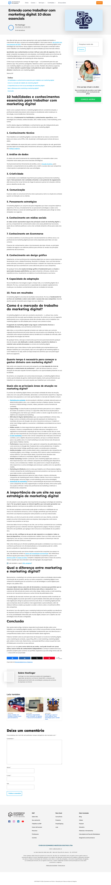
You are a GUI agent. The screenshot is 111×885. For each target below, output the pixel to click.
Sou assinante (36, 820)
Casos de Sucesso (37, 827)
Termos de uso (61, 865)
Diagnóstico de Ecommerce (87, 837)
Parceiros (34, 830)
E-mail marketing (16, 435)
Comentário (10, 738)
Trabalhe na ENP (36, 823)
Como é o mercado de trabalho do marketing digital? (23, 83)
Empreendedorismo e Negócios (24, 662)
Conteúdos (51, 3)
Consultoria (59, 816)
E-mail (9, 775)
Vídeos (81, 820)
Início (26, 3)
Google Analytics (47, 164)
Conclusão (11, 91)
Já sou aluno (62, 3)
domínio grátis (11, 557)
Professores (35, 834)
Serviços (41, 3)
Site (8, 783)
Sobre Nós (35, 816)
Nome (9, 767)
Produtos (58, 820)
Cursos (33, 3)
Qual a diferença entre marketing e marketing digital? (23, 88)
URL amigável (27, 563)
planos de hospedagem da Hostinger (36, 553)
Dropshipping (59, 823)
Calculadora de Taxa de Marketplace (89, 834)
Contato (34, 837)
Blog (80, 816)
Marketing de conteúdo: (17, 400)
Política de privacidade (51, 865)
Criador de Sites (22, 557)
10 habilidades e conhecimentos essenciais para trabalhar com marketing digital (31, 80)
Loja (57, 827)
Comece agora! (88, 99)
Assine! (99, 3)
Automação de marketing (18, 481)
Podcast (81, 823)
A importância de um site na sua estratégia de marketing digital (26, 85)
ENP (33, 813)
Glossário (81, 827)
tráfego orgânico (14, 148)
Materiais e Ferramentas (86, 830)
